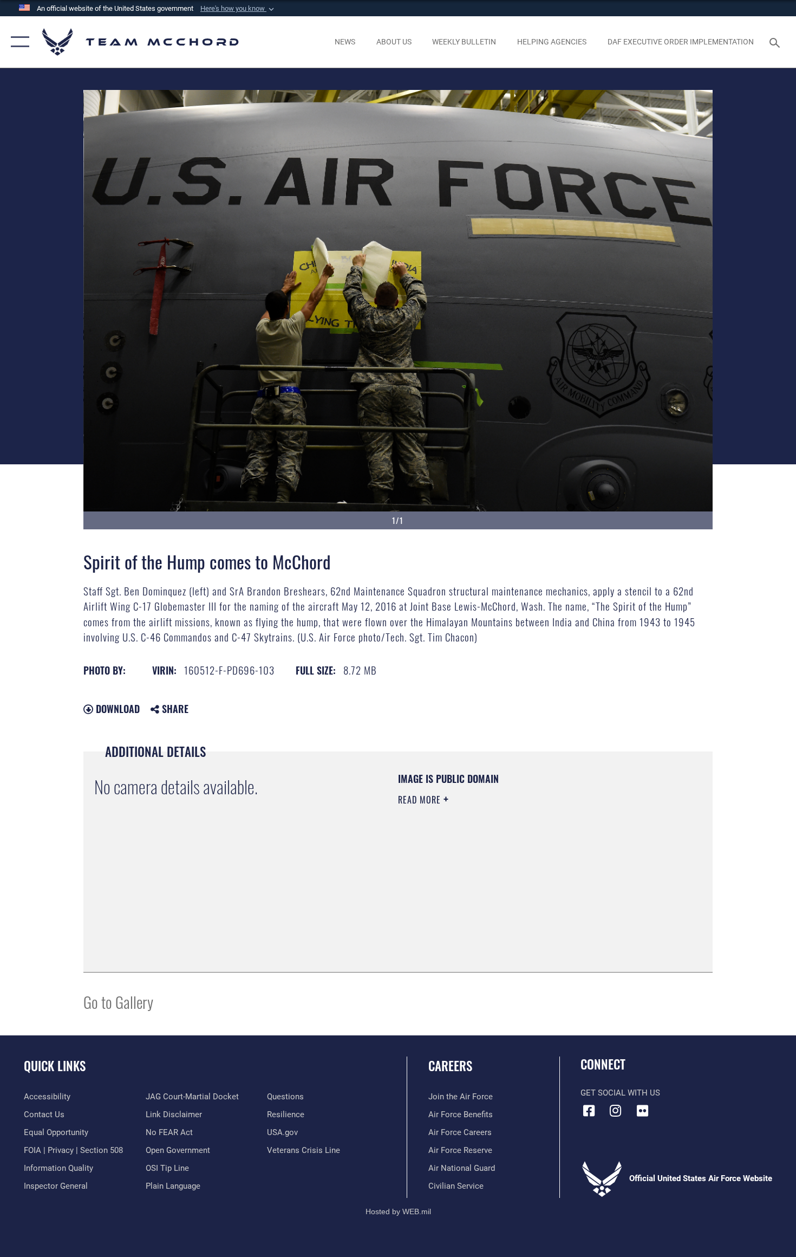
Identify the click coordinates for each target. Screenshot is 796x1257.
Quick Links (55, 1066)
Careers (450, 1066)
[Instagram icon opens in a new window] (616, 1111)
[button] (238, 8)
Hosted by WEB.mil (398, 1211)
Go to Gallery (118, 1001)
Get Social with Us (620, 1093)
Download (116, 709)
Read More (420, 799)
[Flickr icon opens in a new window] (642, 1111)
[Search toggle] (776, 42)
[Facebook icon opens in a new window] (588, 1111)
